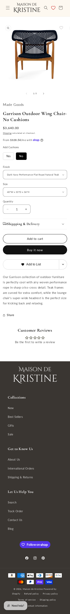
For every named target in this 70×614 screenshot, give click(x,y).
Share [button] (10, 315)
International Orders (21, 468)
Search (12, 502)
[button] (8, 8)
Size (5, 184)
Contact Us (15, 520)
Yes (8, 156)
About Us (14, 459)
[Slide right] (43, 93)
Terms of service (27, 599)
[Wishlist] (53, 8)
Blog (10, 528)
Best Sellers (15, 416)
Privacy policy (50, 593)
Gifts (11, 425)
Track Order (15, 511)
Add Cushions (11, 147)
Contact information (36, 605)
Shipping (7, 133)
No (21, 156)
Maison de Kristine (33, 589)
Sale (10, 434)
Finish (6, 166)
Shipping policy (48, 599)
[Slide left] (26, 93)
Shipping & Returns (20, 477)
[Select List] (63, 264)
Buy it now (35, 250)
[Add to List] (61, 28)
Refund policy (31, 593)
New (11, 408)
